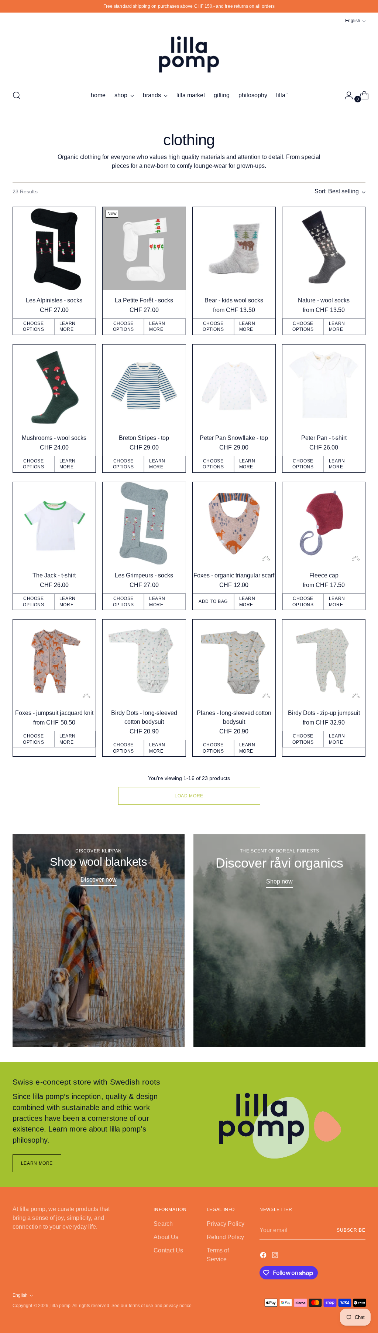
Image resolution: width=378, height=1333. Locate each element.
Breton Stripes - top (144, 438)
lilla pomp (61, 1305)
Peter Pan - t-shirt (324, 438)
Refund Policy (225, 1237)
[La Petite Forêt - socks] (144, 248)
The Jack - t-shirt (54, 575)
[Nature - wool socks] (323, 248)
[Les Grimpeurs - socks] (144, 523)
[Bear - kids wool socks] (234, 248)
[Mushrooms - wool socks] (54, 386)
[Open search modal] (16, 95)
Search (163, 1224)
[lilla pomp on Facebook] (264, 1256)
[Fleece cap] (323, 523)
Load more (189, 795)
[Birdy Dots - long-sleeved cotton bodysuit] (144, 661)
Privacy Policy (225, 1224)
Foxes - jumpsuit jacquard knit (54, 713)
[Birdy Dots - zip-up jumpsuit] (323, 661)
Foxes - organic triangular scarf (233, 575)
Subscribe (351, 1230)
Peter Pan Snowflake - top (234, 438)
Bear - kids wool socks (234, 300)
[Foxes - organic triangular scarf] (234, 523)
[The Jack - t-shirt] (54, 523)
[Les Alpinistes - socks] (54, 248)
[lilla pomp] (189, 54)
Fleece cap (324, 575)
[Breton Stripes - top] (144, 386)
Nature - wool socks (324, 300)
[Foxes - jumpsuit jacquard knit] (54, 661)
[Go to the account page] (346, 95)
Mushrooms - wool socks (54, 438)
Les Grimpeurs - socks (144, 575)
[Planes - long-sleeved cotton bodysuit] (234, 661)
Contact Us (168, 1250)
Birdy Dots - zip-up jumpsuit (324, 713)
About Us (166, 1237)
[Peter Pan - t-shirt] (323, 386)
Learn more (67, 326)
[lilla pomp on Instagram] (275, 1256)
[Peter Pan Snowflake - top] (234, 386)
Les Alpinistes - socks (54, 300)
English (352, 20)
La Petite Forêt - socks (144, 300)
